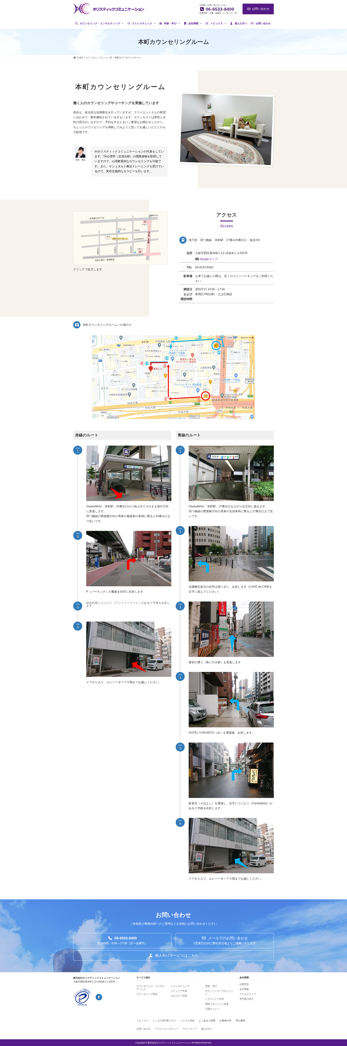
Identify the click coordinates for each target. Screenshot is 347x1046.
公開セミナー (212, 1008)
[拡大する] (163, 216)
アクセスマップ (247, 994)
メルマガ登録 (187, 1020)
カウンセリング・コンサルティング (99, 23)
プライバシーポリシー (166, 1028)
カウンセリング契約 (147, 994)
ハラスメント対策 (214, 998)
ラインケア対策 (179, 991)
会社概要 (244, 989)
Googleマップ (209, 259)
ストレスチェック (141, 23)
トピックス (216, 23)
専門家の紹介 (246, 998)
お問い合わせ (260, 8)
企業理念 (244, 984)
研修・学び (170, 23)
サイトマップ (190, 1028)
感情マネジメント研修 (217, 1004)
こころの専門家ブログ (164, 1020)
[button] (122, 940)
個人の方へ (240, 23)
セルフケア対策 (179, 995)
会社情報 (193, 23)
